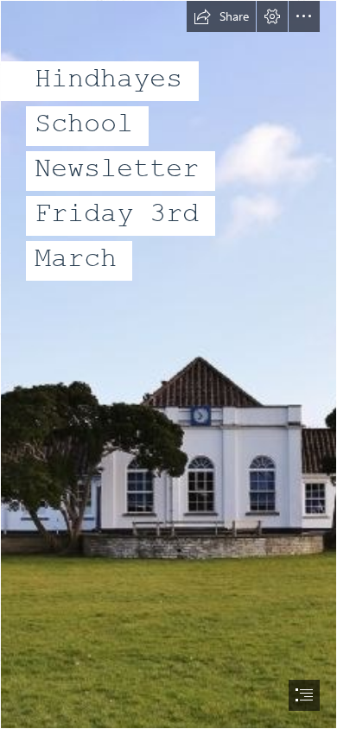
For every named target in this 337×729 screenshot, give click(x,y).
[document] (168, 364)
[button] (221, 16)
